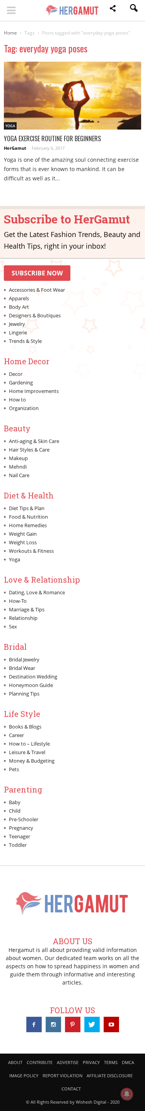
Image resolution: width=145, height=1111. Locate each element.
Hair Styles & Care (29, 449)
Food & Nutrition (28, 516)
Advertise (67, 1062)
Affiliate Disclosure (110, 1075)
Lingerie (18, 332)
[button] (112, 9)
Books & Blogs (25, 726)
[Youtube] (111, 1024)
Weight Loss (23, 542)
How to (17, 399)
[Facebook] (34, 1024)
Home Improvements (34, 391)
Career (16, 735)
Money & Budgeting (32, 760)
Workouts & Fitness (31, 550)
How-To (18, 600)
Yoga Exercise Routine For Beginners (52, 138)
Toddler (18, 844)
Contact (71, 1089)
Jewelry (17, 323)
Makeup (18, 458)
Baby (14, 802)
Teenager (19, 836)
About (15, 1062)
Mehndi (18, 466)
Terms (111, 1062)
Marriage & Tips (26, 609)
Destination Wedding (33, 676)
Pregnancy (21, 827)
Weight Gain (23, 533)
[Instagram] (53, 1024)
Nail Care (19, 475)
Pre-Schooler (23, 819)
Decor (15, 373)
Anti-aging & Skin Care (34, 441)
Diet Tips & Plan (26, 508)
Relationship (23, 617)
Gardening (21, 382)
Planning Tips (24, 693)
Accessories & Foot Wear (37, 289)
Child (14, 810)
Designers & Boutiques (35, 315)
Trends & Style (25, 340)
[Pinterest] (72, 1024)
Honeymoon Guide (31, 685)
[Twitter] (92, 1024)
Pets (14, 769)
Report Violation (62, 1075)
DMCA (128, 1062)
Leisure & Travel (27, 752)
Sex (13, 626)
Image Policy (23, 1075)
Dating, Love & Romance (37, 592)
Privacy (91, 1062)
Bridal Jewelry (24, 659)
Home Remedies (28, 525)
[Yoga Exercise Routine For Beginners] (72, 96)
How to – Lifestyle (29, 743)
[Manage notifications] (127, 1094)
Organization (24, 408)
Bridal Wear (22, 668)
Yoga (10, 125)
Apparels (19, 298)
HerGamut (15, 148)
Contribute (40, 1062)
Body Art (19, 306)
